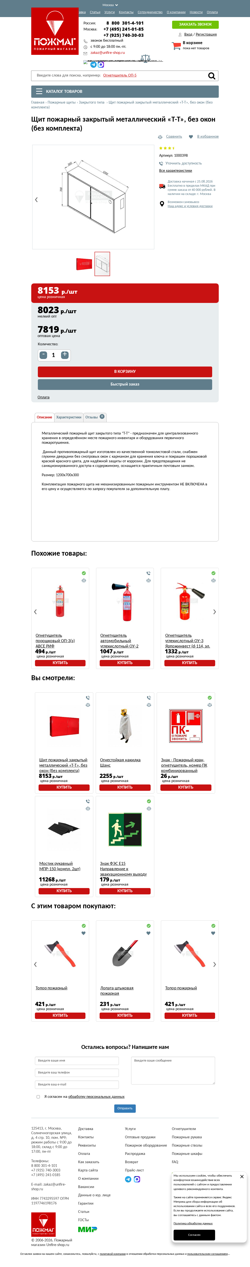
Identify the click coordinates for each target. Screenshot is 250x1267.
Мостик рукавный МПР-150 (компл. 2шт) (59, 866)
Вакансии (86, 1187)
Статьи (95, 12)
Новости (196, 12)
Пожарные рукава (187, 1137)
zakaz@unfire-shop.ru (108, 53)
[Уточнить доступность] (148, 573)
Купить (60, 663)
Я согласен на (84, 1097)
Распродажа (135, 1154)
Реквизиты (87, 1146)
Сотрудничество (150, 12)
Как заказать (88, 1162)
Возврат (131, 1162)
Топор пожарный (51, 988)
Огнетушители (184, 1129)
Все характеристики (175, 171)
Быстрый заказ (125, 384)
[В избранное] (84, 933)
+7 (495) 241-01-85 (124, 29)
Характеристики (68, 417)
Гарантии (86, 1204)
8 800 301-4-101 (125, 23)
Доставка (79, 12)
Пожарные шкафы (187, 1154)
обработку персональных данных (96, 1097)
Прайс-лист (134, 1170)
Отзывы (94, 417)
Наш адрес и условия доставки (190, 206)
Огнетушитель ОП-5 (119, 75)
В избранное (208, 137)
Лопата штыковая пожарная (117, 991)
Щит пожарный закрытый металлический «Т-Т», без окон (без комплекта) (63, 765)
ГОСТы (83, 1220)
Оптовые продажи (140, 1137)
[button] (148, 243)
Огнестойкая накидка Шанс (120, 763)
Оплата (212, 12)
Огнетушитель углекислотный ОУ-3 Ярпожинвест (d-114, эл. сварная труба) (187, 641)
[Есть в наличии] (84, 573)
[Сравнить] (84, 580)
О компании (176, 12)
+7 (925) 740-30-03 (124, 35)
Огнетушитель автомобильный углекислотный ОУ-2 (119, 641)
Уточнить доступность (184, 163)
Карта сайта (88, 1170)
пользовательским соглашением (207, 1254)
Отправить (125, 1108)
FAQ (175, 1162)
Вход (188, 35)
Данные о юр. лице (94, 1195)
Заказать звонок (195, 25)
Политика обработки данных (193, 1223)
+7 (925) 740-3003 (45, 1170)
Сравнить (174, 137)
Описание (44, 417)
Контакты (126, 12)
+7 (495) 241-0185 (45, 1175)
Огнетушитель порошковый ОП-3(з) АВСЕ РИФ (55, 641)
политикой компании (113, 1254)
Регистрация (206, 35)
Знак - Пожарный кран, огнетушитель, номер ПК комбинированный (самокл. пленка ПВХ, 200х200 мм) (184, 766)
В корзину (125, 371)
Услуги (109, 12)
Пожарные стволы (187, 1146)
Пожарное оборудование (146, 1146)
